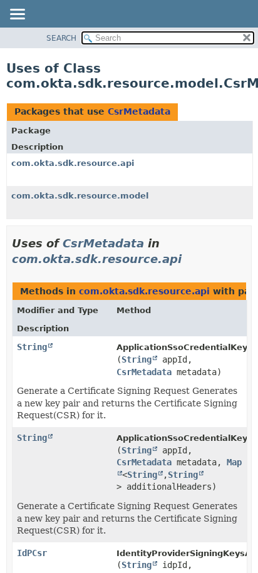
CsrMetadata (139, 111)
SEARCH (61, 38)
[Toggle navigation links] (17, 15)
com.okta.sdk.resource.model (79, 195)
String (32, 347)
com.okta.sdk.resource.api (72, 163)
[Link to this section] (190, 259)
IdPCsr (32, 553)
